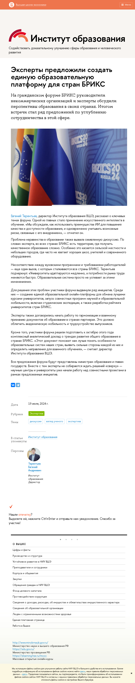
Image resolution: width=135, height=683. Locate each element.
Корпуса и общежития (25, 573)
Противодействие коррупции (30, 596)
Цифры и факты (21, 549)
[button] (60, 539)
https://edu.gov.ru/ (23, 649)
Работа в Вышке (21, 625)
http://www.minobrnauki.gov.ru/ (30, 642)
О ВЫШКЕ (19, 544)
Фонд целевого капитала (27, 590)
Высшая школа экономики (31, 4)
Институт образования (42, 437)
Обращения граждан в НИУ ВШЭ (31, 585)
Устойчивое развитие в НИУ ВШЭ (32, 561)
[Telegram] (18, 385)
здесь (82, 671)
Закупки (17, 579)
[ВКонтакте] (13, 385)
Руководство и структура (27, 555)
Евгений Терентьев (24, 216)
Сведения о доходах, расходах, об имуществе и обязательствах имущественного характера (66, 602)
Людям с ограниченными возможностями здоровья (42, 614)
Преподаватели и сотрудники (30, 567)
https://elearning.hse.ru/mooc (30, 655)
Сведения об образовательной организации (38, 608)
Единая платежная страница (28, 620)
